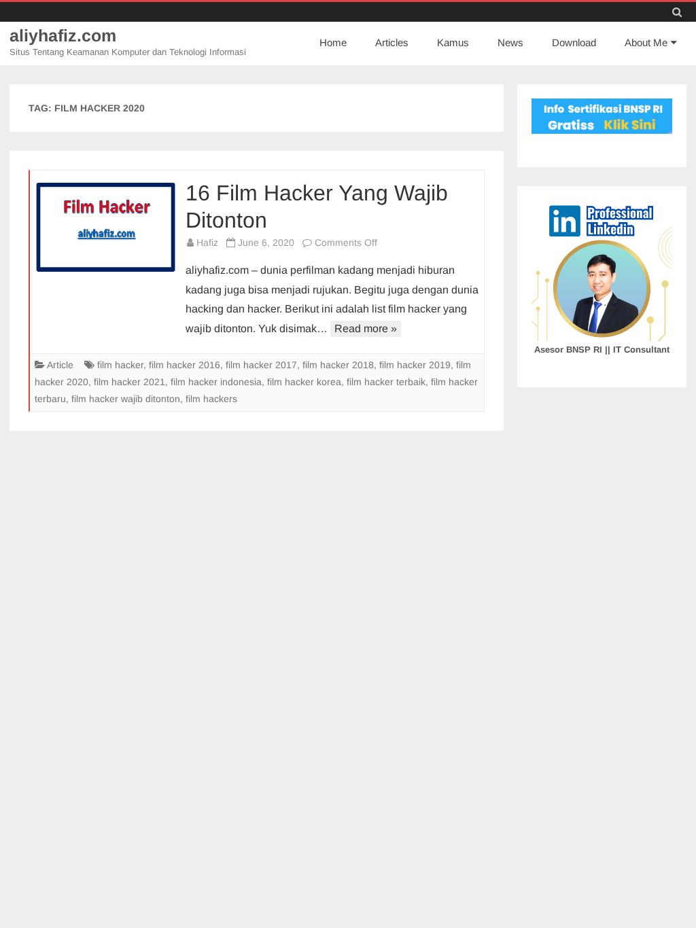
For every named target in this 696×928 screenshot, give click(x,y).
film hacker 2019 (415, 364)
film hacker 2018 (338, 364)
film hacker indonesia (216, 381)
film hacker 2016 (184, 364)
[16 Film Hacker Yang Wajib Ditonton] (106, 227)
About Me (646, 42)
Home (333, 42)
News (510, 42)
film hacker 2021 (129, 381)
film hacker (120, 364)
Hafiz (207, 242)
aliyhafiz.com (63, 35)
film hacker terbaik (386, 381)
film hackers (211, 398)
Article (60, 364)
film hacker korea (304, 381)
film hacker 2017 (261, 364)
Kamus (453, 42)
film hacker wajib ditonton (125, 398)
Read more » (365, 328)
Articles (391, 42)
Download (574, 42)
